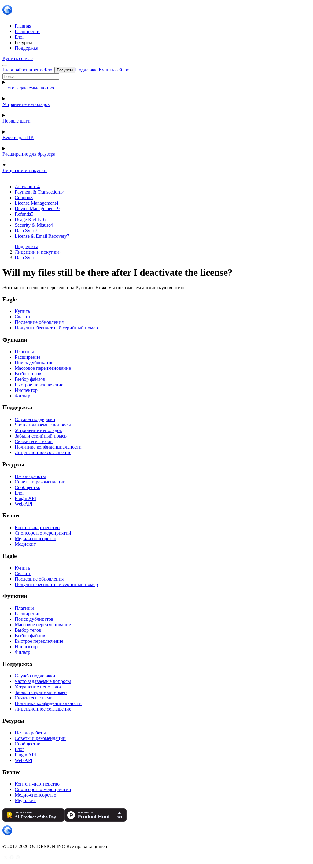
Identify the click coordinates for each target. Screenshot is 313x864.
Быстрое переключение (39, 384)
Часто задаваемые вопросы (30, 87)
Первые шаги (16, 120)
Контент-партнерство (37, 527)
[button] (156, 76)
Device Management (37, 208)
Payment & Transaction (40, 192)
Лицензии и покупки (24, 170)
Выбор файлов (30, 379)
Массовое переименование (43, 368)
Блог (19, 492)
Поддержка (26, 246)
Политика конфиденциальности (48, 446)
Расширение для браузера (28, 154)
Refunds (24, 214)
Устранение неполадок (26, 104)
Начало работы (30, 476)
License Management (36, 203)
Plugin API (25, 498)
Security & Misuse (34, 225)
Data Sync (26, 230)
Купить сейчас (17, 58)
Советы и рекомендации (40, 481)
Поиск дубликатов (34, 362)
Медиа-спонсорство (35, 538)
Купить (22, 311)
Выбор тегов (28, 373)
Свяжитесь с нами (34, 441)
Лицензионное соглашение (43, 452)
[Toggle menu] (4, 65)
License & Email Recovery (42, 236)
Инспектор (26, 390)
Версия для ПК (18, 137)
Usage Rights (30, 219)
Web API (23, 503)
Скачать (23, 316)
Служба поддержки (35, 419)
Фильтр (22, 395)
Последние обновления (39, 322)
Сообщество (27, 487)
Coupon (24, 197)
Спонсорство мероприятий (43, 533)
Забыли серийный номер (41, 435)
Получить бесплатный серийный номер (56, 327)
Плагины (24, 351)
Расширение (27, 357)
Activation (27, 186)
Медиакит (25, 544)
